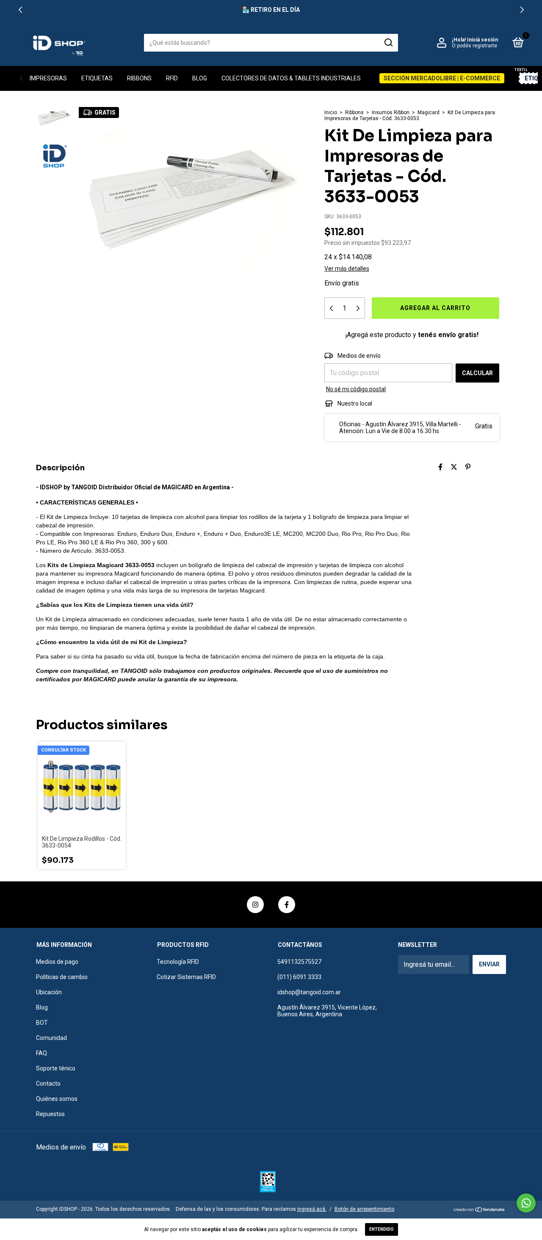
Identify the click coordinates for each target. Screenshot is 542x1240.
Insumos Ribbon (390, 112)
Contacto (48, 1083)
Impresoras (48, 78)
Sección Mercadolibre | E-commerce (442, 78)
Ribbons (139, 78)
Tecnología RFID (178, 961)
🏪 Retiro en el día (271, 9)
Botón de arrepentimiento (364, 1209)
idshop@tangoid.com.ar (309, 992)
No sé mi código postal (356, 389)
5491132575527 (299, 961)
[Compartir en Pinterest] (467, 467)
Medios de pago (57, 961)
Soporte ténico (55, 1068)
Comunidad (51, 1037)
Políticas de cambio (62, 977)
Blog (199, 78)
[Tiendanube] (479, 1210)
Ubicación (49, 992)
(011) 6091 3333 (299, 977)
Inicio (330, 112)
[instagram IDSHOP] (255, 904)
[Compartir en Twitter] (454, 467)
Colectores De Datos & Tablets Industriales (291, 78)
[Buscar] (388, 42)
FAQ (41, 1053)
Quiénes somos (56, 1098)
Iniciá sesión (482, 40)
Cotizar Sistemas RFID (186, 977)
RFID (172, 78)
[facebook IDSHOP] (286, 904)
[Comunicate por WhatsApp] (526, 1203)
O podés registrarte (474, 46)
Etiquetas (97, 78)
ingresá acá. (311, 1209)
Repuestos (50, 1114)
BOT (42, 1022)
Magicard (429, 112)
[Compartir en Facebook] (440, 467)
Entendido (381, 1229)
